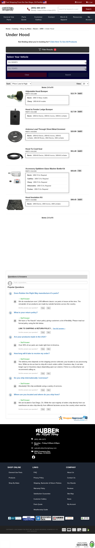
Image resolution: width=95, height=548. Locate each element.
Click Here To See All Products (63, 42)
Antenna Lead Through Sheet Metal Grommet (45, 129)
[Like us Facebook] (33, 458)
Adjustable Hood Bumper (36, 91)
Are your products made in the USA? (30, 337)
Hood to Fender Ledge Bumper (39, 109)
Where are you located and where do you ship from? (37, 395)
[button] (76, 9)
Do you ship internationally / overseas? (31, 378)
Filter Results (48, 50)
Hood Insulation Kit (33, 197)
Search (68, 75)
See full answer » (59, 328)
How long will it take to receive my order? (32, 353)
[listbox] (46, 62)
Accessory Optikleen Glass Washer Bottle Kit (45, 169)
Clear (27, 75)
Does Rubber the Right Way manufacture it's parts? (36, 293)
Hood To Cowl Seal (33, 149)
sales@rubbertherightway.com (45, 448)
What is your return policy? (26, 312)
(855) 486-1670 (40, 439)
